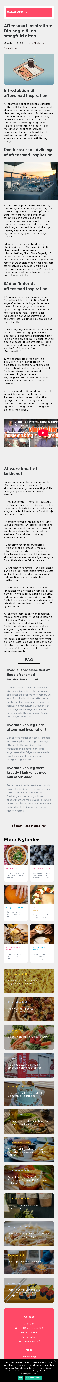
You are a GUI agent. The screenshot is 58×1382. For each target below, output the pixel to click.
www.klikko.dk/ (32, 1341)
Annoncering (29, 1356)
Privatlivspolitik (33, 1378)
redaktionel (10, 48)
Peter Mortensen (36, 43)
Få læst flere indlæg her (29, 826)
